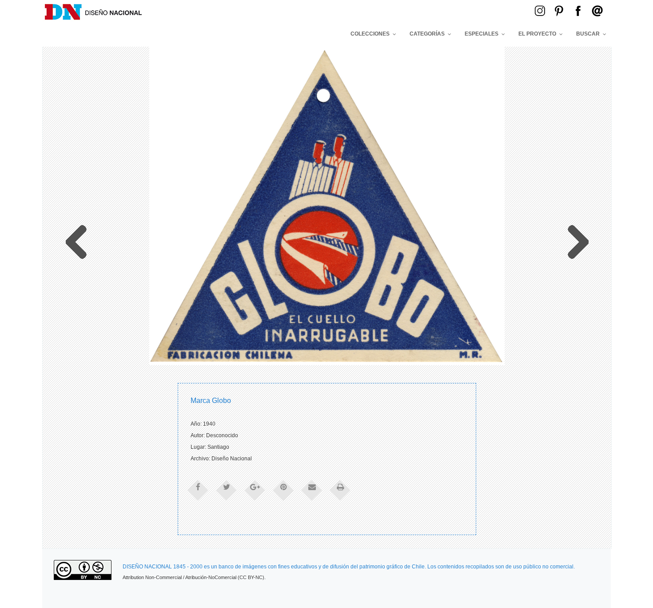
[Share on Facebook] (198, 490)
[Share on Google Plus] (255, 490)
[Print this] (340, 490)
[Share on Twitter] (226, 490)
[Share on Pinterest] (283, 490)
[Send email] (312, 490)
